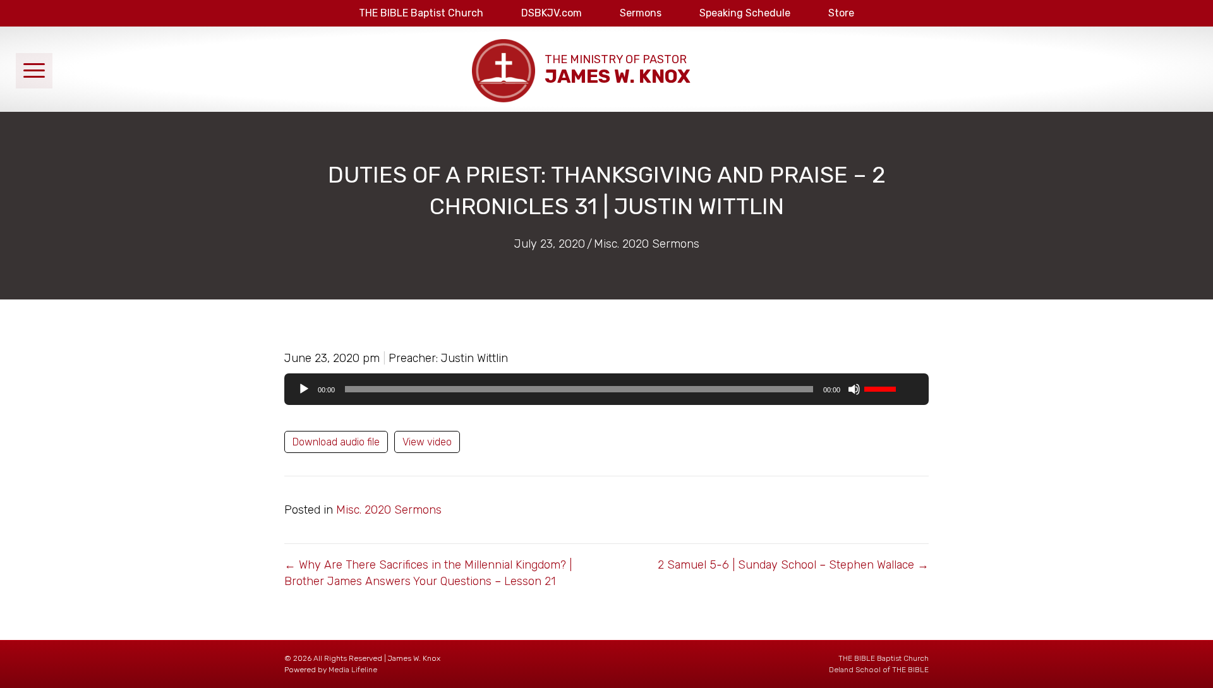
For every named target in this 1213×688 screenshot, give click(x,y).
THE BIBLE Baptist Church (883, 658)
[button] (34, 70)
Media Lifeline (353, 669)
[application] (606, 389)
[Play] (304, 389)
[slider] (882, 388)
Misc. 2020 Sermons (646, 244)
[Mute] (854, 389)
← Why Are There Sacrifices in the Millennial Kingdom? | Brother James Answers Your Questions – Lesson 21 (428, 573)
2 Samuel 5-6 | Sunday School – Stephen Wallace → (793, 565)
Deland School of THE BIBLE (879, 669)
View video (427, 442)
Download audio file (336, 442)
